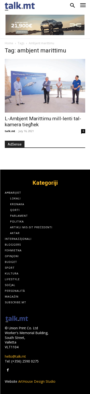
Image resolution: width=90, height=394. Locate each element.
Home (9, 43)
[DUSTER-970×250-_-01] (45, 25)
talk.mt (10, 131)
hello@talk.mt (15, 356)
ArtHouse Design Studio (36, 381)
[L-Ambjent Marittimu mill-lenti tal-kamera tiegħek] (45, 86)
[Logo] (17, 319)
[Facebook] (8, 370)
